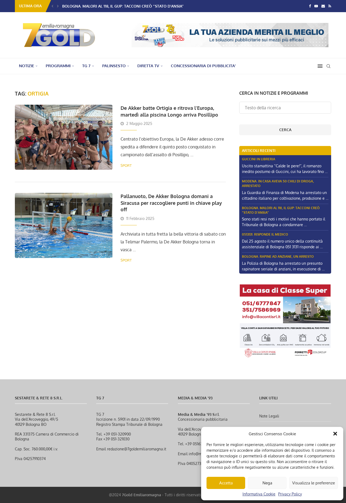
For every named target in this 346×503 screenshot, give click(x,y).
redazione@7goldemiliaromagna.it (136, 449)
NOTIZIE (26, 65)
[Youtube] (316, 6)
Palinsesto (114, 65)
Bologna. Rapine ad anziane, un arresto (278, 256)
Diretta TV (148, 65)
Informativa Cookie (258, 494)
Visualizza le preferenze (313, 482)
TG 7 (86, 65)
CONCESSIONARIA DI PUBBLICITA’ (203, 65)
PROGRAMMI (58, 65)
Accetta (226, 482)
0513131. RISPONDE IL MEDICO (265, 234)
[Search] (328, 66)
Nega (267, 482)
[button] (335, 433)
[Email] (323, 6)
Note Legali (269, 416)
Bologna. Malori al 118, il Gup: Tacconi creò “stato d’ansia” (123, 6)
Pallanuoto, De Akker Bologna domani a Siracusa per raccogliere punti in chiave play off (171, 202)
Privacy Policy (290, 494)
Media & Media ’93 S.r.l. (199, 414)
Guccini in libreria (258, 159)
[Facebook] (310, 6)
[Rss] (329, 6)
